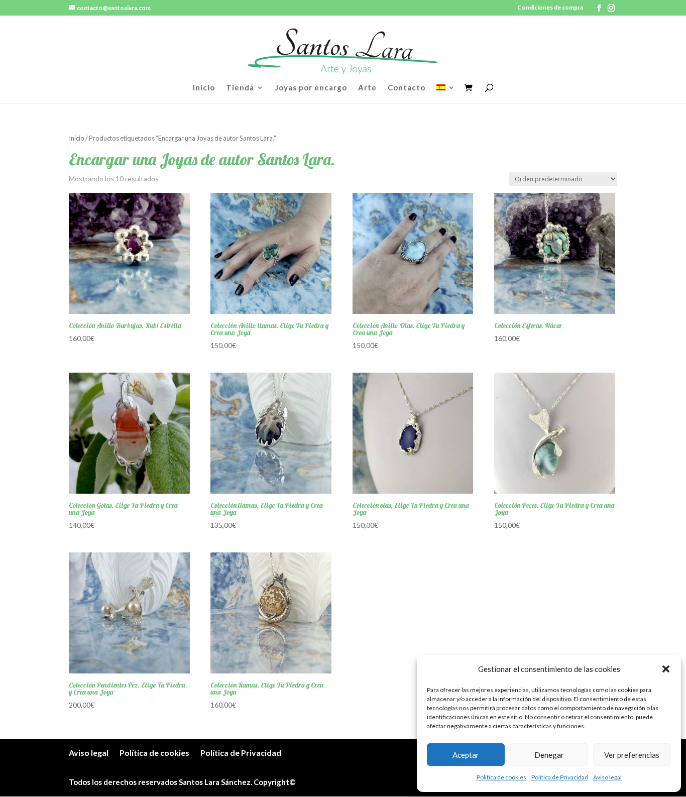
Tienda (240, 88)
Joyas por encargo (311, 88)
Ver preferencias (631, 754)
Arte (367, 88)
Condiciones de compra (550, 8)
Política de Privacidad (559, 777)
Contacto (406, 88)
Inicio (204, 88)
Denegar (549, 754)
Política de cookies (501, 777)
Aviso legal (607, 777)
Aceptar (465, 754)
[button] (666, 669)
